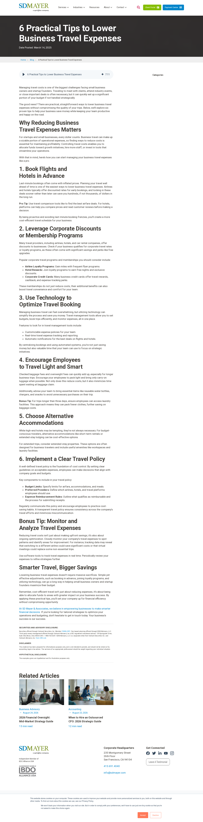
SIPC (68, 631)
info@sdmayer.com (115, 772)
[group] (66, 74)
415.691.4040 (112, 766)
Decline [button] (155, 815)
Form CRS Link (41, 638)
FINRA (64, 631)
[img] (102, 74)
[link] (34, 749)
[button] (24, 74)
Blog (32, 60)
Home (23, 60)
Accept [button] (143, 815)
